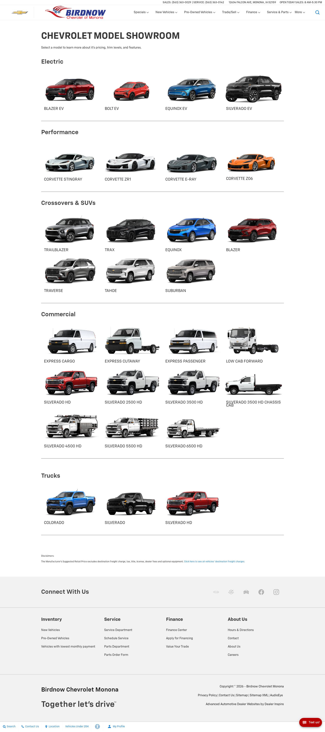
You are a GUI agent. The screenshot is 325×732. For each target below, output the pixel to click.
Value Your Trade (177, 646)
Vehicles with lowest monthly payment (68, 646)
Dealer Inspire (274, 704)
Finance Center (176, 630)
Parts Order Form (116, 655)
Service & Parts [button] (278, 13)
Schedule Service (116, 638)
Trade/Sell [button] (229, 13)
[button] (317, 12)
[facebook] (261, 592)
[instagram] (276, 592)
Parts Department (116, 646)
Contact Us (226, 695)
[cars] (216, 592)
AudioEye (276, 695)
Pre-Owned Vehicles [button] (198, 13)
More (298, 13)
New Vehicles (50, 630)
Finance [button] (251, 13)
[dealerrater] (231, 592)
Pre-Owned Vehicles (55, 638)
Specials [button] (140, 13)
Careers (233, 655)
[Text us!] (310, 724)
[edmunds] (246, 592)
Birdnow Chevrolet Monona (265, 686)
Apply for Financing (179, 638)
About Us (234, 646)
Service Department (118, 630)
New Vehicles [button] (164, 13)
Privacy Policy (207, 695)
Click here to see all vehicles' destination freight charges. (214, 562)
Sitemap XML (259, 695)
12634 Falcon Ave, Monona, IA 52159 (252, 2)
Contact (233, 638)
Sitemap (242, 695)
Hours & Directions (241, 630)
